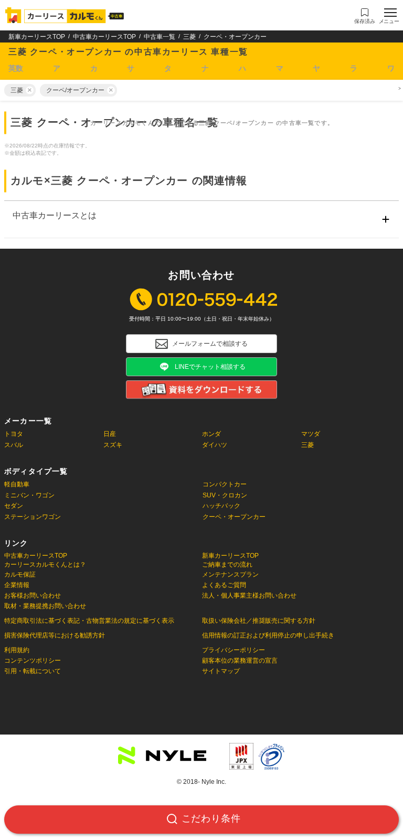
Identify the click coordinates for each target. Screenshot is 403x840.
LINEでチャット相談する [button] (210, 366)
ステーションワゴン (32, 516)
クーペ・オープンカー (234, 516)
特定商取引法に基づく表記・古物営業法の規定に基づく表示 (89, 620)
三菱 (189, 36)
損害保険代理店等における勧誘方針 (54, 635)
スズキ (112, 445)
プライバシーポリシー (233, 650)
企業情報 (16, 585)
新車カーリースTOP (36, 36)
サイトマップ (221, 671)
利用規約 (16, 650)
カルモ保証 (20, 574)
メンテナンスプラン (230, 574)
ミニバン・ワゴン (29, 495)
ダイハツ (214, 445)
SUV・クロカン (225, 495)
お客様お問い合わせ (32, 595)
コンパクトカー (225, 484)
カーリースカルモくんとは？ (45, 564)
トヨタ (13, 434)
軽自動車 (16, 484)
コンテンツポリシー (32, 660)
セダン (13, 505)
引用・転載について (32, 671)
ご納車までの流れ (227, 564)
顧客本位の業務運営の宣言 (240, 660)
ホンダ (211, 434)
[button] (364, 16)
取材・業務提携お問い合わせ (45, 606)
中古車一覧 (159, 36)
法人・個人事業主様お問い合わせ (249, 595)
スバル (13, 445)
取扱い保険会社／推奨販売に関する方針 (258, 620)
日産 (109, 434)
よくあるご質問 (224, 585)
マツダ (310, 434)
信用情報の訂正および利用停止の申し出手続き (268, 635)
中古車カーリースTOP (104, 36)
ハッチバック (221, 505)
